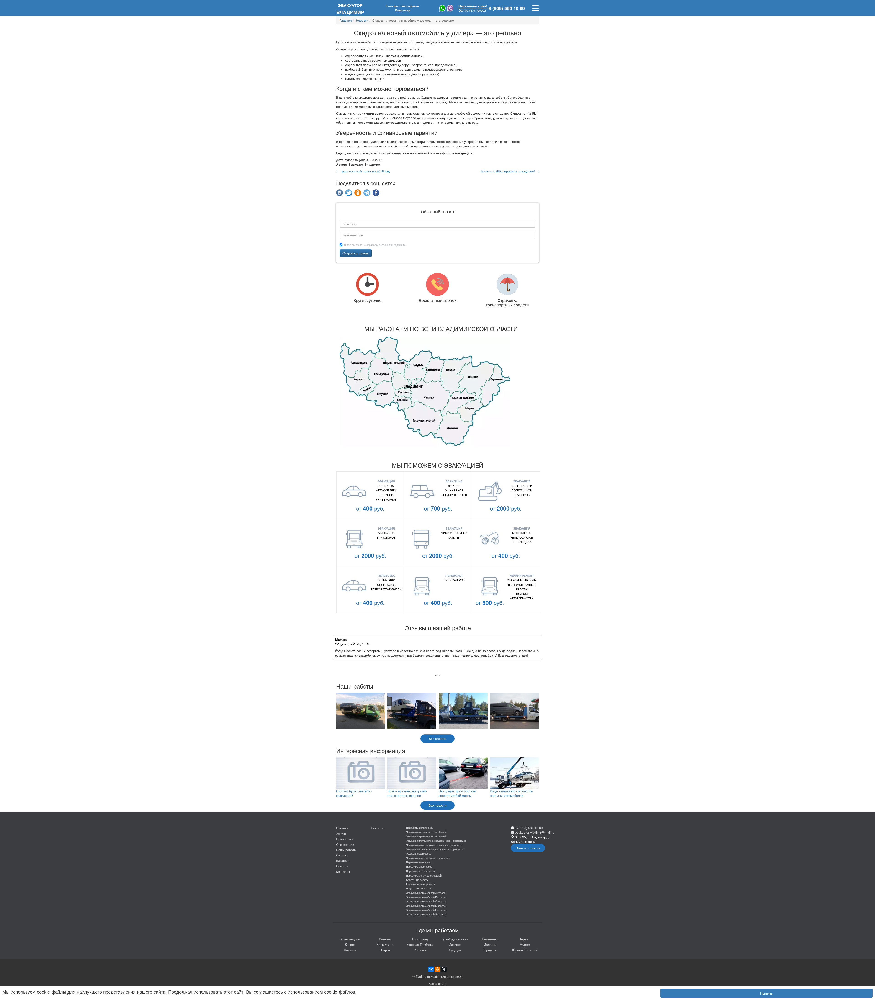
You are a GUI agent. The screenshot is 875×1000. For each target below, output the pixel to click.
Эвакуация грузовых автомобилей (426, 836)
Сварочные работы (522, 580)
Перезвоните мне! (472, 6)
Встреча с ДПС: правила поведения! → (509, 171)
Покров (385, 950)
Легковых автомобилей (386, 488)
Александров (350, 939)
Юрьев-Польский (525, 950)
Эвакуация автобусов (418, 853)
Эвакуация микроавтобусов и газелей (428, 858)
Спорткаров (386, 584)
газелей (454, 537)
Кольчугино (385, 944)
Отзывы (341, 855)
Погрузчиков (522, 490)
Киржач (524, 939)
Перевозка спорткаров (419, 866)
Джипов (454, 486)
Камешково (489, 939)
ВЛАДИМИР (350, 8)
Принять (766, 993)
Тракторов (522, 495)
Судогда (455, 950)
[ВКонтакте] (431, 969)
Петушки (350, 950)
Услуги (341, 833)
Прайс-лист (344, 839)
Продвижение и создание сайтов (853, 970)
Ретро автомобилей (386, 589)
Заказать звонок (528, 848)
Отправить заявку (355, 253)
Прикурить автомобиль (419, 827)
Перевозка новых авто (419, 862)
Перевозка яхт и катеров (420, 871)
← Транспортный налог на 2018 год (363, 171)
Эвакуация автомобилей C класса (426, 901)
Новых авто (386, 580)
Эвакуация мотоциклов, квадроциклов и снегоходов (436, 840)
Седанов (386, 495)
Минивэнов (454, 490)
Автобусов (386, 533)
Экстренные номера (472, 10)
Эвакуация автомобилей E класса (425, 910)
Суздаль (490, 950)
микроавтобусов (454, 533)
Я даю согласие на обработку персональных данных (374, 245)
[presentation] (435, 675)
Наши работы (346, 849)
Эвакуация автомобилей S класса (425, 914)
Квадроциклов (522, 537)
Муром (525, 944)
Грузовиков (386, 537)
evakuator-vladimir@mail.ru (534, 832)
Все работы (437, 738)
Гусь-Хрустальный (454, 939)
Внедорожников (454, 495)
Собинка (420, 950)
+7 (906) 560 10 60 (529, 827)
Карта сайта (438, 983)
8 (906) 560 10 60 (507, 8)
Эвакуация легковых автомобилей (426, 832)
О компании (345, 844)
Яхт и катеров (454, 580)
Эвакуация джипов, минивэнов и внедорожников (434, 845)
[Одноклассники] (437, 969)
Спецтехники (521, 486)
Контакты (343, 871)
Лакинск (455, 944)
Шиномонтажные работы (521, 587)
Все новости (437, 805)
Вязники (385, 939)
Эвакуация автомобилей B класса (425, 897)
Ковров (350, 944)
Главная (342, 828)
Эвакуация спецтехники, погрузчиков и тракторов (435, 849)
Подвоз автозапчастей (521, 596)
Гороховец (420, 939)
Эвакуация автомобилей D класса (426, 905)
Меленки (490, 944)
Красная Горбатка (420, 944)
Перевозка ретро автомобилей (424, 875)
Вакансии (343, 860)
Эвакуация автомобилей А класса (425, 893)
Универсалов (386, 499)
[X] (444, 969)
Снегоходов (521, 542)
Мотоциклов (521, 533)
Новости (342, 866)
